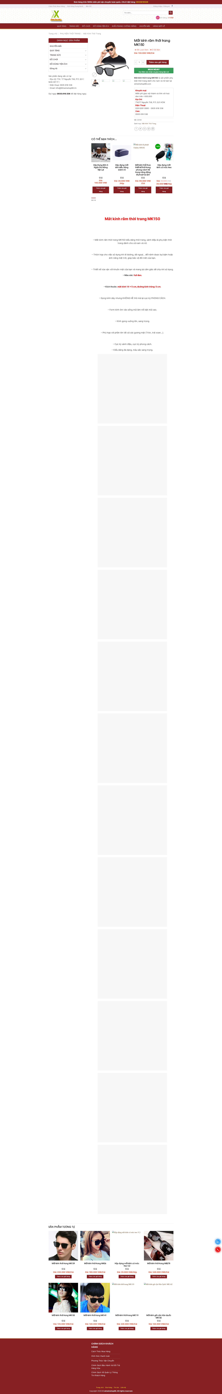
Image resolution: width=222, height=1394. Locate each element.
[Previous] (95, 58)
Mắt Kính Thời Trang (92, 33)
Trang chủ (53, 33)
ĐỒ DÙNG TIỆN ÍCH (101, 26)
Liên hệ (123, 1387)
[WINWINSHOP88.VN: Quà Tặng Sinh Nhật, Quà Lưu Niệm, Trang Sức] (61, 15)
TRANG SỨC (74, 26)
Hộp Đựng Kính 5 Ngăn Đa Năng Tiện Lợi (100, 167)
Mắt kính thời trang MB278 (158, 1263)
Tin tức (116, 1387)
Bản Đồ (88, 6)
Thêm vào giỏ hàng (158, 62)
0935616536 (142, 2)
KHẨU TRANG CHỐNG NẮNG (124, 26)
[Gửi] (171, 13)
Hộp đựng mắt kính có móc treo (164, 166)
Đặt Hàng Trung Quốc (75, 6)
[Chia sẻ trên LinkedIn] (153, 129)
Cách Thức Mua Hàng (57, 6)
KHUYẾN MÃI (145, 26)
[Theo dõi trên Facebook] (172, 6)
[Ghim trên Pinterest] (149, 129)
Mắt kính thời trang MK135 (63, 1315)
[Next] (127, 58)
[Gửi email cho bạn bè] (144, 129)
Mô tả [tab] (93, 200)
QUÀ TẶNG (61, 26)
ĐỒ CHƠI (86, 26)
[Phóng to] (94, 74)
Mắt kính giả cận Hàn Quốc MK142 (158, 1316)
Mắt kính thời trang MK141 (95, 1315)
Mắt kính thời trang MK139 (63, 1263)
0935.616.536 (63, 94)
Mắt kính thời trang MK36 (95, 1263)
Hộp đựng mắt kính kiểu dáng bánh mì (121, 167)
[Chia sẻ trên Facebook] (136, 129)
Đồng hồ (53, 68)
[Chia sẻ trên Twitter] (140, 129)
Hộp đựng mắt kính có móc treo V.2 (127, 1264)
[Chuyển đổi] (86, 50)
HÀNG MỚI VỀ (159, 26)
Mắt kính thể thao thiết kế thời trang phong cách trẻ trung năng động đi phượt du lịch (143, 170)
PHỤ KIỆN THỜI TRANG (70, 33)
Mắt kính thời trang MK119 (126, 1315)
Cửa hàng (108, 1387)
